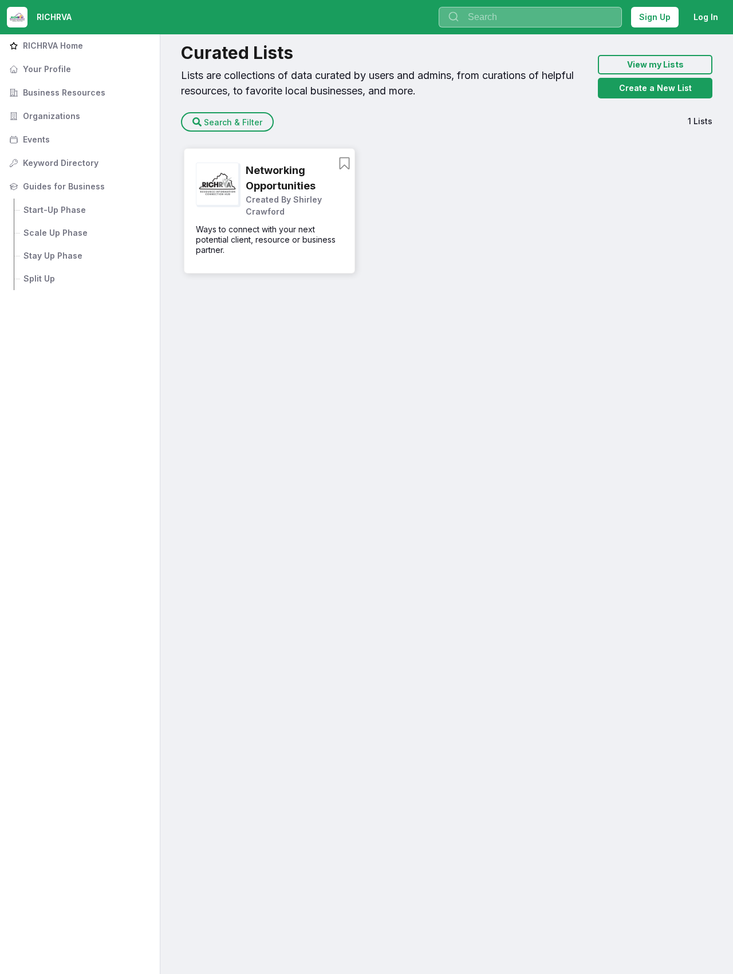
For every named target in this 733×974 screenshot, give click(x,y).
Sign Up (655, 17)
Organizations (43, 116)
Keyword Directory (52, 163)
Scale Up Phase (55, 232)
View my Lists (655, 64)
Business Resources (56, 92)
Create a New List (655, 88)
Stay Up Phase (52, 255)
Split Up (39, 278)
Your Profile (39, 69)
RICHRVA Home (45, 45)
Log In (705, 17)
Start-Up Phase (54, 210)
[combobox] (530, 17)
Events (28, 139)
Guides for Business (56, 186)
